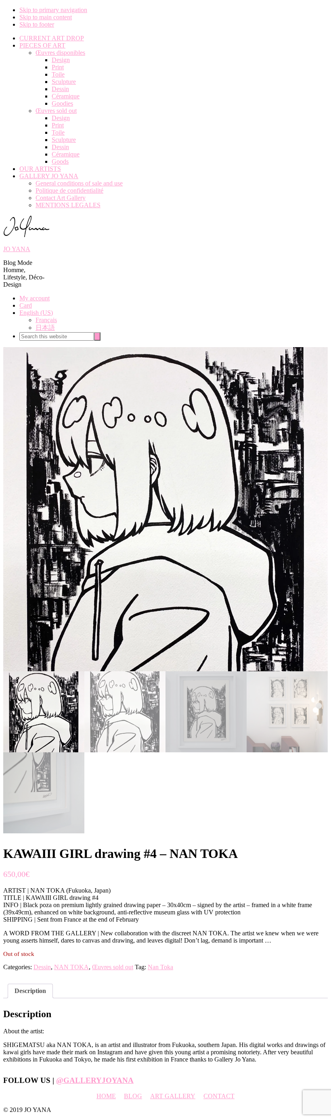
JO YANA (16, 249)
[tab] (30, 991)
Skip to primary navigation (53, 9)
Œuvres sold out (112, 967)
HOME (106, 1096)
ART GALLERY (172, 1096)
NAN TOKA (71, 967)
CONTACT (219, 1096)
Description (30, 990)
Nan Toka (160, 967)
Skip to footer (36, 24)
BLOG (133, 1096)
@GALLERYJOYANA (95, 1080)
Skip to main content (45, 17)
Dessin (42, 967)
